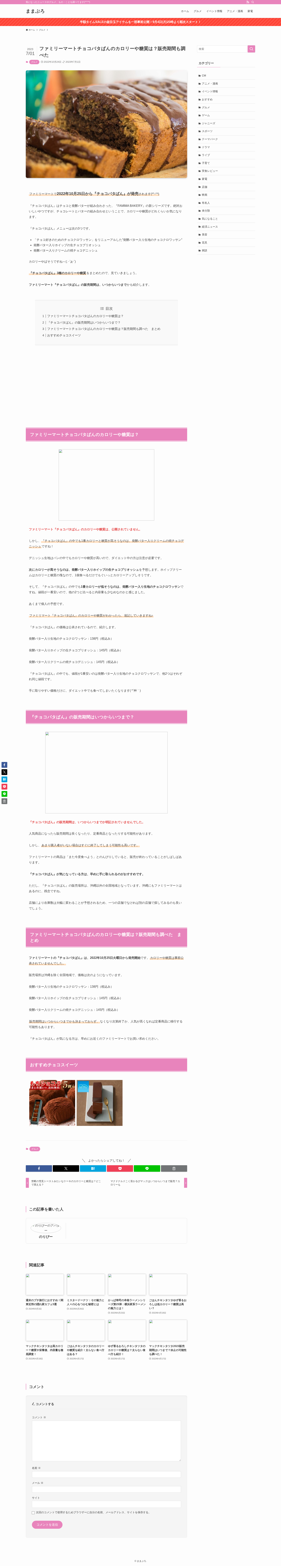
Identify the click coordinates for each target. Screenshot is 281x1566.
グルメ (34, 62)
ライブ (206, 155)
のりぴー (46, 1237)
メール (37, 1482)
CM (204, 75)
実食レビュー (210, 170)
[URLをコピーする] (174, 1168)
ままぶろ (35, 11)
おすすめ (207, 99)
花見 (204, 242)
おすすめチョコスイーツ (64, 335)
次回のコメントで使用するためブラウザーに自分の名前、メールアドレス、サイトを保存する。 (93, 1512)
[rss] (247, 2)
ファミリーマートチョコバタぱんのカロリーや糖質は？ (85, 316)
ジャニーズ (208, 123)
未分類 (206, 210)
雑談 (204, 250)
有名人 (206, 202)
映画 (204, 194)
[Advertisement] (106, 384)
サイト (36, 1497)
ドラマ (206, 147)
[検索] (252, 2)
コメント (39, 1417)
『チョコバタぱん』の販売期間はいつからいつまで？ (84, 322)
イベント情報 (210, 91)
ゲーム (206, 115)
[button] (39, 1168)
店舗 (204, 186)
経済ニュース (210, 226)
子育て (206, 163)
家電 (204, 178)
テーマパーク (210, 139)
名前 (36, 1467)
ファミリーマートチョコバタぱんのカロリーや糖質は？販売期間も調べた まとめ (103, 328)
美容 (204, 234)
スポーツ (207, 131)
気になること (210, 218)
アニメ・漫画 (210, 83)
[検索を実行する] (251, 49)
